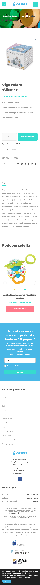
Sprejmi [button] (6, 581)
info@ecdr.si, (14, 513)
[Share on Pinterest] (31, 164)
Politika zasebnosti (8, 440)
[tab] (4, 183)
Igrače (4, 410)
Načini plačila (6, 435)
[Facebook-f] (20, 479)
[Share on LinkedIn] (21, 164)
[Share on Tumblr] (24, 164)
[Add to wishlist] (20, 289)
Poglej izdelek (20, 308)
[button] (4, 4)
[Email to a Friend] (34, 164)
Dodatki (5, 414)
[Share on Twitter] (17, 164)
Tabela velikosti (7, 419)
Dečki (4, 406)
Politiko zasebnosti (21, 366)
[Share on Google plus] (27, 164)
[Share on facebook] (14, 164)
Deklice (4, 402)
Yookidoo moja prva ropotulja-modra (20, 296)
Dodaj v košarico (27, 137)
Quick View (15, 289)
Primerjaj (12, 149)
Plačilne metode (7, 444)
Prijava (20, 372)
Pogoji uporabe (7, 431)
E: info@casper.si (20, 473)
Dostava (5, 427)
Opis (4, 183)
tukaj (27, 518)
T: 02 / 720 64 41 (20, 470)
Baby (4, 397)
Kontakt (5, 423)
